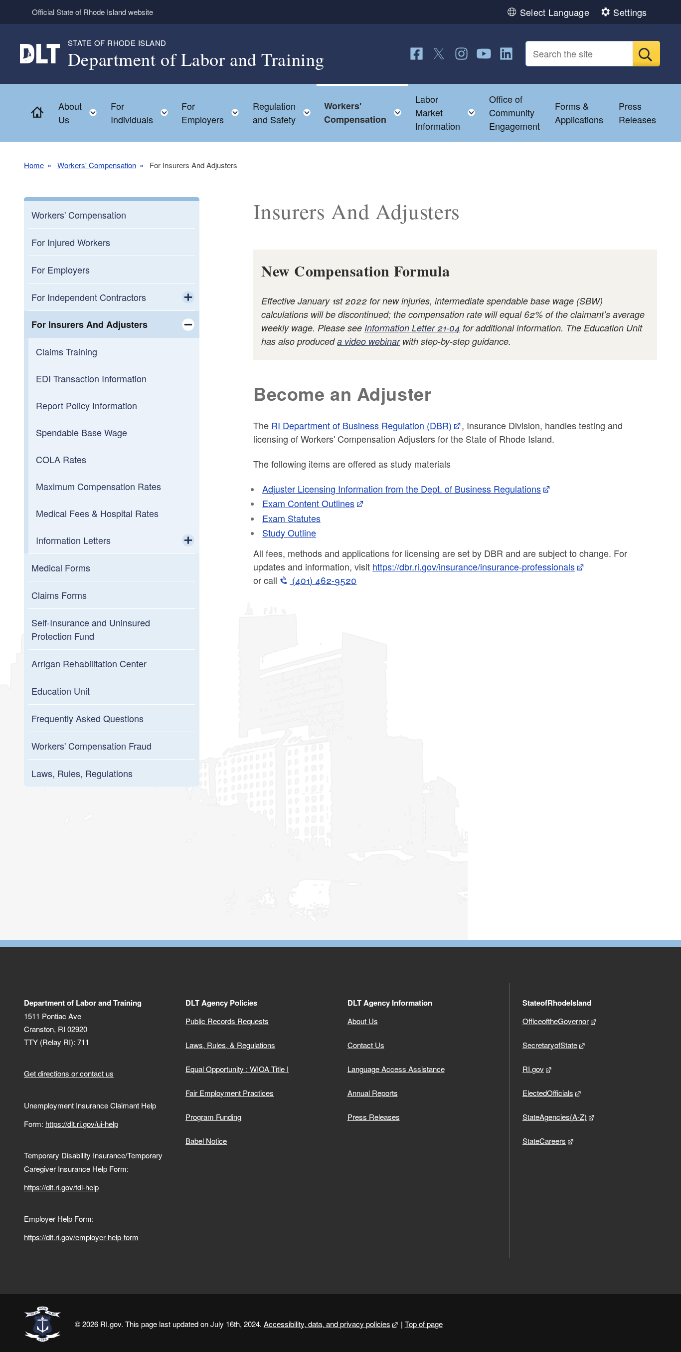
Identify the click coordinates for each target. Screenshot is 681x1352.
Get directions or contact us (69, 1073)
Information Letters (73, 540)
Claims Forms (59, 594)
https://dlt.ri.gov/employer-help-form (81, 1237)
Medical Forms (60, 567)
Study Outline (289, 532)
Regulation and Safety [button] (285, 112)
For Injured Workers (70, 242)
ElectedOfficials (547, 1092)
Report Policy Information (86, 405)
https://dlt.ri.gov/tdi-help (61, 1187)
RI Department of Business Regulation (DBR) (361, 425)
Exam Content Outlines (308, 503)
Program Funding (213, 1116)
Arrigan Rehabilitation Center (89, 663)
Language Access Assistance (396, 1069)
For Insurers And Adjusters (89, 324)
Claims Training (66, 351)
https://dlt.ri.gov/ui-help (81, 1123)
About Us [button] (80, 112)
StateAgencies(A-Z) (554, 1116)
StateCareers (544, 1140)
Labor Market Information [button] (448, 112)
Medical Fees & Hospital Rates (97, 513)
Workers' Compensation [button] (365, 112)
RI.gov (533, 1069)
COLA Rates (61, 459)
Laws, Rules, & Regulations (230, 1045)
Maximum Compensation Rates (98, 486)
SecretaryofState (549, 1045)
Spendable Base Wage (81, 432)
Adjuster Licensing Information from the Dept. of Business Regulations (401, 488)
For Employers (60, 269)
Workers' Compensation (96, 165)
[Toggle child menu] (188, 296)
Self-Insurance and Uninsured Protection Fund (90, 629)
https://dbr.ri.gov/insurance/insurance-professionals (473, 566)
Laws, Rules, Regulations (82, 773)
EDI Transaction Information (91, 378)
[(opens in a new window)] (416, 53)
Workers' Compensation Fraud (91, 745)
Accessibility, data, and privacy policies (327, 1324)
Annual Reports (372, 1092)
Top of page (424, 1324)
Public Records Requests (227, 1021)
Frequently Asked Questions (87, 718)
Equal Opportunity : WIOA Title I (237, 1069)
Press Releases (637, 112)
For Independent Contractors (88, 296)
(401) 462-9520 (323, 579)
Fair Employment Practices (229, 1092)
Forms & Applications (579, 112)
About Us (362, 1021)
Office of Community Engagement (514, 112)
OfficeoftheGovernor (555, 1021)
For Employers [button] (213, 112)
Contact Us (365, 1045)
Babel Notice (206, 1140)
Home (34, 165)
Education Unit (60, 690)
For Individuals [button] (142, 112)
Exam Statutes (291, 518)
